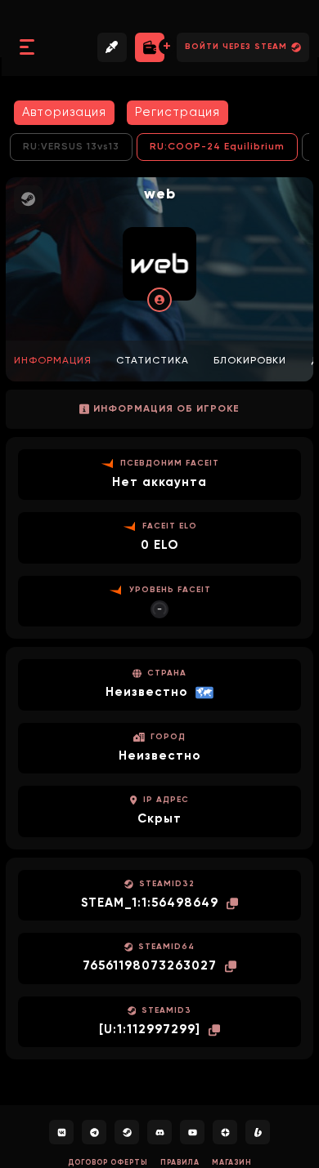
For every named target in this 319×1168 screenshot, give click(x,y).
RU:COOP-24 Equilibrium (217, 147)
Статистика (152, 361)
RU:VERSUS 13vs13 (71, 147)
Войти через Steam (236, 46)
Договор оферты (108, 1162)
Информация (53, 361)
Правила (180, 1162)
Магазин (232, 1162)
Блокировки (249, 361)
